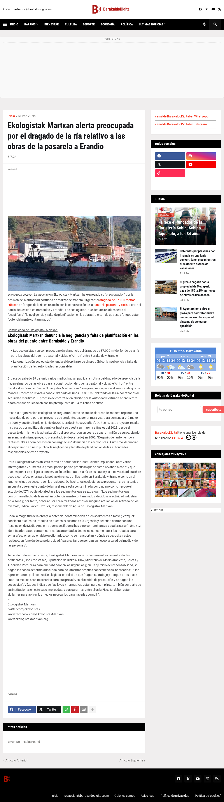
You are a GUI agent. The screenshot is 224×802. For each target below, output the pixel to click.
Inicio (11, 115)
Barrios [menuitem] (30, 24)
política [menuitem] (127, 24)
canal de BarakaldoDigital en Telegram (181, 124)
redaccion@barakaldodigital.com (33, 9)
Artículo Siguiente (131, 760)
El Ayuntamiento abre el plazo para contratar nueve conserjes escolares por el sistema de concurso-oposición (197, 317)
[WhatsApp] (66, 709)
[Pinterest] (75, 709)
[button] (6, 24)
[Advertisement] (74, 652)
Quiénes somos (124, 795)
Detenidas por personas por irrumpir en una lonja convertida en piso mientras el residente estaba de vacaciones (198, 259)
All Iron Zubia (27, 115)
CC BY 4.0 (179, 438)
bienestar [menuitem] (51, 24)
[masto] (170, 181)
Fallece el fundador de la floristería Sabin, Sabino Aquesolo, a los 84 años (180, 228)
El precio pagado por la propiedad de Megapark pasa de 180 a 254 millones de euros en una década (197, 288)
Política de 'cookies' (208, 795)
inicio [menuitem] (14, 24)
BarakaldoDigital (166, 432)
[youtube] (213, 9)
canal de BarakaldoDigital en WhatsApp (181, 116)
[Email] (84, 709)
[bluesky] (201, 173)
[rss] (219, 9)
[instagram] (201, 156)
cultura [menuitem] (71, 24)
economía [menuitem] (108, 24)
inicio (6, 9)
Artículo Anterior (16, 760)
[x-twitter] (206, 9)
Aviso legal (148, 795)
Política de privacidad (175, 795)
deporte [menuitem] (89, 24)
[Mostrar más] (92, 709)
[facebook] (200, 9)
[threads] (201, 181)
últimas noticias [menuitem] (151, 24)
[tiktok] (170, 173)
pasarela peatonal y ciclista (112, 305)
